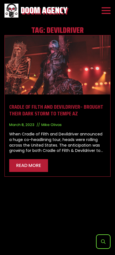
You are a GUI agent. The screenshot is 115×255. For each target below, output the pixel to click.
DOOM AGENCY (44, 10)
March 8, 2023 (22, 124)
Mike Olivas (51, 124)
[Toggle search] (103, 241)
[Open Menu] (106, 10)
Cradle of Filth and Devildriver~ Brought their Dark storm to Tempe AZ (56, 110)
